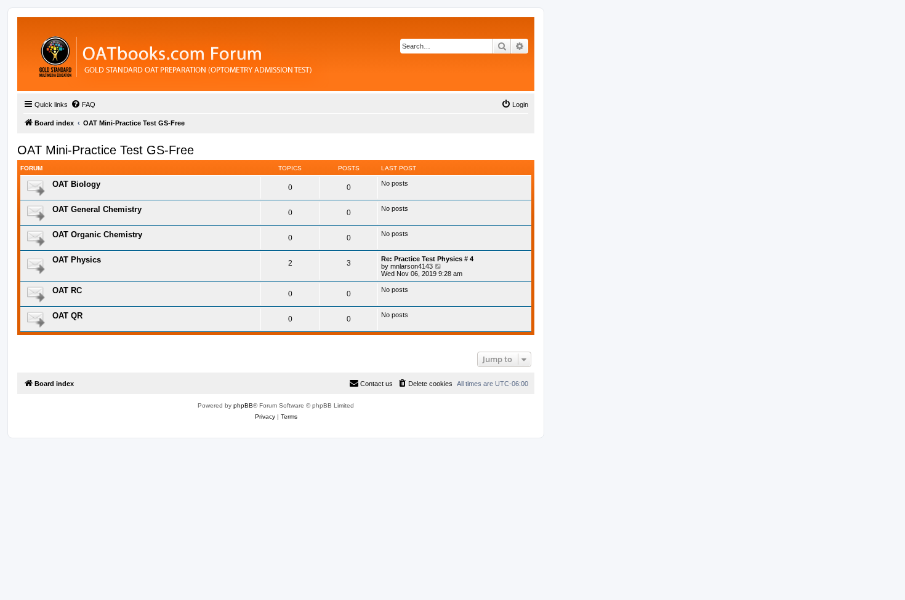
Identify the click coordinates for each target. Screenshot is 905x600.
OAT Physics (76, 259)
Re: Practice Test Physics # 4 (427, 258)
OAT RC (67, 290)
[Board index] (242, 54)
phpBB (243, 405)
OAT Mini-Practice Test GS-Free (105, 150)
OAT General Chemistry (97, 209)
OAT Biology (76, 184)
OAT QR (67, 315)
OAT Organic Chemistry (97, 234)
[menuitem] (83, 104)
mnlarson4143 (411, 266)
